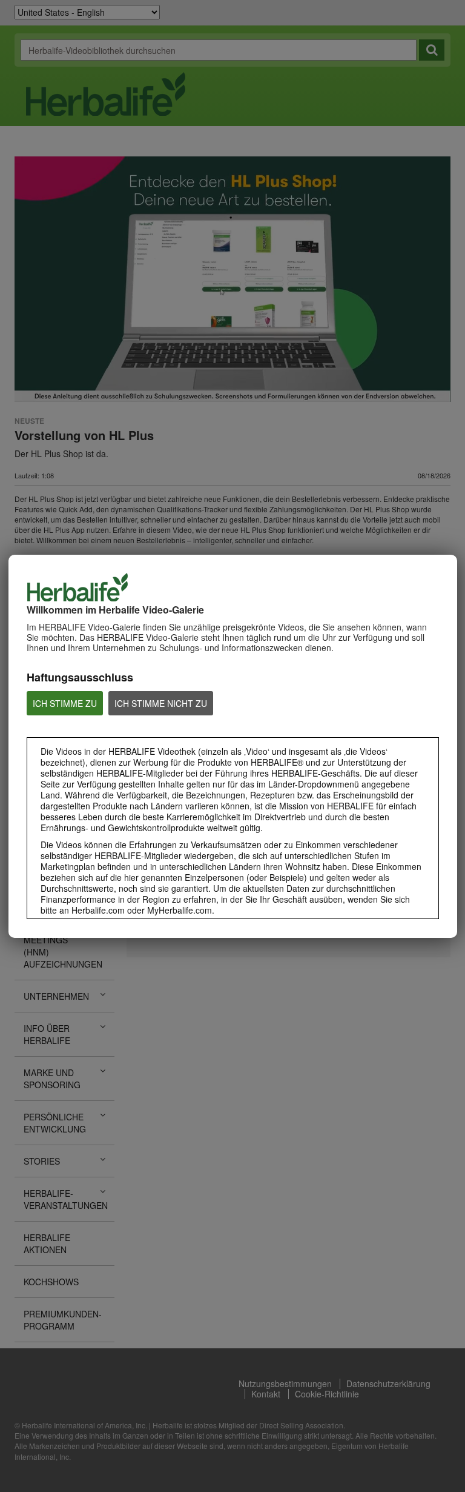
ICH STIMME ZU (65, 703)
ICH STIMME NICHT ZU (160, 703)
